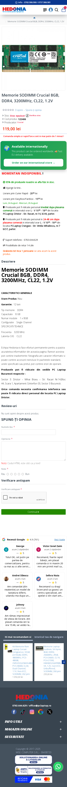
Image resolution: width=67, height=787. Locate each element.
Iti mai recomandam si (18, 636)
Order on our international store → (33, 162)
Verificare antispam (10, 489)
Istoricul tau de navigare (48, 636)
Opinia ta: (6, 438)
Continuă (32, 511)
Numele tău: (7, 426)
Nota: (3, 468)
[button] (3, 662)
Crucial (20, 122)
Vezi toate (59, 539)
